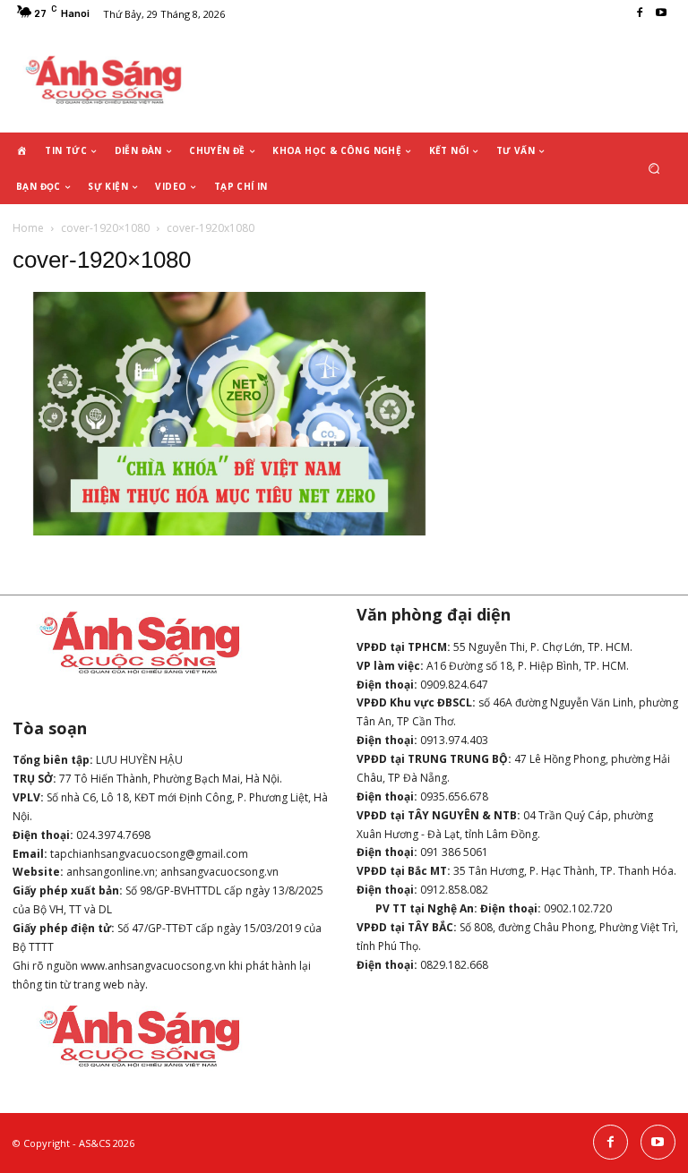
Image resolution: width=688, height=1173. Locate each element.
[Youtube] (661, 13)
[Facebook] (639, 13)
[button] (654, 168)
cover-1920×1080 (105, 227)
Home (28, 227)
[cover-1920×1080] (229, 530)
